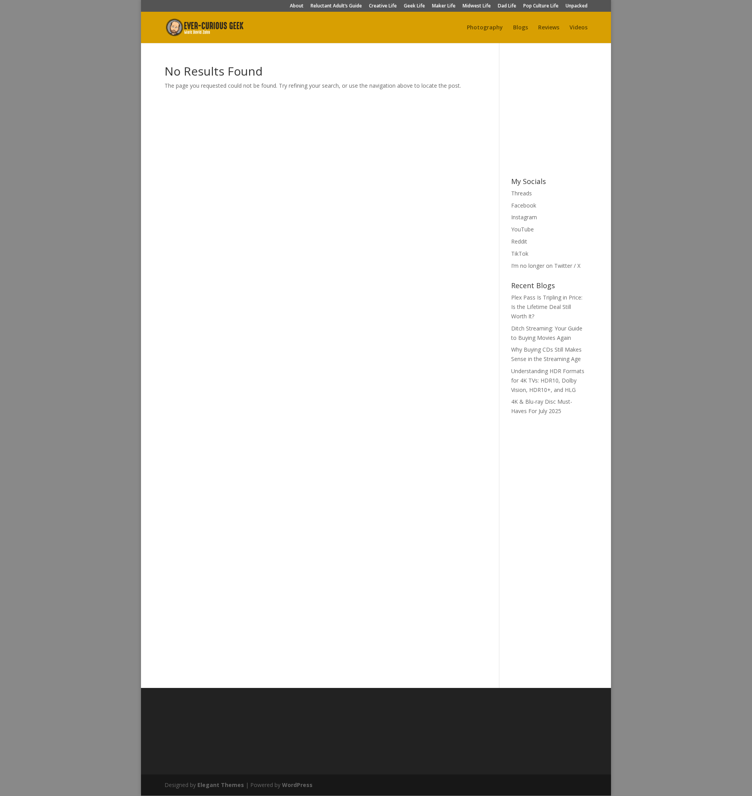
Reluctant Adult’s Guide (336, 6)
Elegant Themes (220, 785)
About (297, 6)
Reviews (548, 28)
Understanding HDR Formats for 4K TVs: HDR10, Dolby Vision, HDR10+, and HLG (547, 380)
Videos (578, 28)
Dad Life (507, 6)
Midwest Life (477, 6)
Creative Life (383, 6)
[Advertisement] (570, 114)
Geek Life (414, 6)
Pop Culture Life (541, 6)
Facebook (523, 205)
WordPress (297, 785)
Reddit (519, 241)
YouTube (522, 229)
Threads (521, 193)
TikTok (519, 253)
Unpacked (577, 6)
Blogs (520, 28)
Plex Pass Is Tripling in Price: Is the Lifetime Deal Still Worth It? (546, 307)
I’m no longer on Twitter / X (545, 265)
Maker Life (444, 6)
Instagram (524, 217)
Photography (485, 28)
